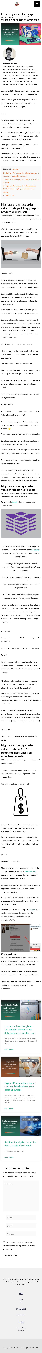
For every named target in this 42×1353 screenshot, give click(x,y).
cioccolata (35, 550)
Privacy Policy (21, 1328)
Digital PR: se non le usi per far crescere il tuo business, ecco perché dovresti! (19, 1086)
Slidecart (32, 910)
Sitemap (21, 1330)
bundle (14, 502)
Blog (21, 1302)
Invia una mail (21, 1315)
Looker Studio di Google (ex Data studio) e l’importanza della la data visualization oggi (19, 1029)
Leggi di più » (9, 1049)
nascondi (15, 169)
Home (21, 1299)
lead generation (30, 871)
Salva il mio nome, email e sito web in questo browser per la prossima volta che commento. (19, 1245)
